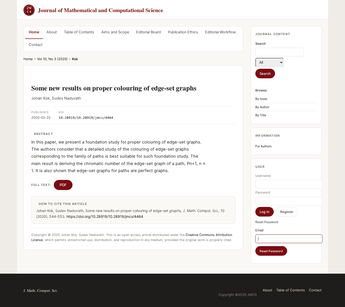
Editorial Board (148, 32)
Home (34, 32)
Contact (35, 44)
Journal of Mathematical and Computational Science (95, 10)
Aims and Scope (115, 32)
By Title (260, 115)
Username (262, 176)
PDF (63, 185)
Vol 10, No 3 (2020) (52, 59)
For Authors (263, 146)
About (51, 32)
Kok (75, 59)
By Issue (261, 99)
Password (262, 192)
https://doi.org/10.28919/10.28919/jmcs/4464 (104, 216)
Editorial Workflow (220, 32)
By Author (262, 107)
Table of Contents (79, 32)
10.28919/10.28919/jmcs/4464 (86, 118)
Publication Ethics (183, 32)
